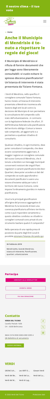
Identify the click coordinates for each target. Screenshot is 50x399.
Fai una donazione (26, 296)
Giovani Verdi (38, 370)
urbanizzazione (21, 254)
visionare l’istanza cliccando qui (28, 236)
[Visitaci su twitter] (43, 327)
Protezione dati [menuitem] (39, 394)
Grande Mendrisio (26, 249)
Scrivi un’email (14, 345)
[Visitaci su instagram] (43, 333)
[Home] (10, 21)
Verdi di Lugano (24, 380)
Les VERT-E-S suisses (24, 370)
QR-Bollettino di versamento (17, 338)
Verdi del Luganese (39, 375)
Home (9, 32)
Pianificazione (31, 251)
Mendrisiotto (12, 249)
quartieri (10, 254)
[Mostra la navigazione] (44, 21)
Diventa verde (26, 288)
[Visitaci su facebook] (43, 321)
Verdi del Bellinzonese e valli (10, 375)
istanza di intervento (15, 251)
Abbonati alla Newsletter (25, 280)
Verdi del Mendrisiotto (10, 380)
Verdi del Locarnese (24, 375)
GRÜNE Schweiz (10, 370)
